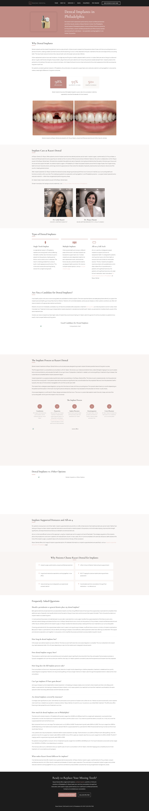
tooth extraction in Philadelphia (57, 419)
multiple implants (80, 782)
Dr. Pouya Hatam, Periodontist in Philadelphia (75, 183)
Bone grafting (90, 307)
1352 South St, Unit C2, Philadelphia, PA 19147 (74, 806)
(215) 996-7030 (90, 806)
